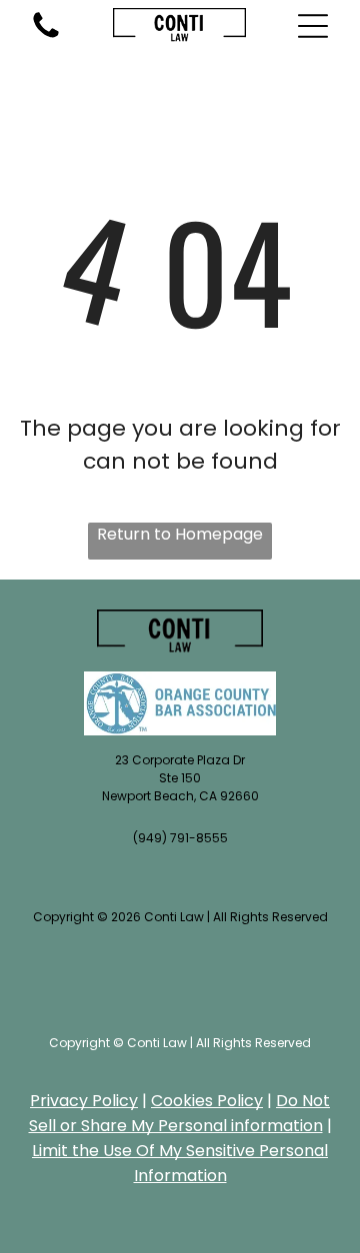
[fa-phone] (46, 36)
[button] (313, 26)
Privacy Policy (84, 1100)
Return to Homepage (180, 534)
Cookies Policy (207, 1100)
